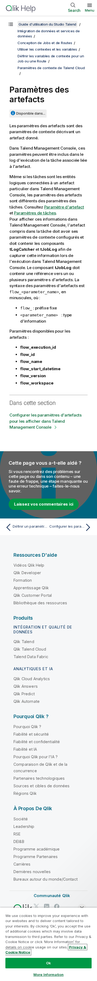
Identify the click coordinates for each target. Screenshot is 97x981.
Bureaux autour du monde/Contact (45, 879)
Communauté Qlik (52, 895)
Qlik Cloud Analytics (31, 678)
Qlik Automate (26, 701)
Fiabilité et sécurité (31, 734)
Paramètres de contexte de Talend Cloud (51, 68)
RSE (16, 834)
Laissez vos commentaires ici (43, 504)
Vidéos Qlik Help (28, 565)
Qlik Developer (27, 572)
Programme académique (36, 849)
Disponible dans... (30, 113)
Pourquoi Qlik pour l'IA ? (35, 756)
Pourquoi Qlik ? (27, 726)
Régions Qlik (25, 793)
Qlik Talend (23, 641)
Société (20, 819)
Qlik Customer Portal (32, 595)
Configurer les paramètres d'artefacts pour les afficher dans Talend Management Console (45, 421)
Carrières (21, 864)
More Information (48, 974)
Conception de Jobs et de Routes (45, 43)
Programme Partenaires (35, 856)
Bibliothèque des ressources (40, 603)
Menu (89, 10)
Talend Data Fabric (30, 656)
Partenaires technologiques (39, 778)
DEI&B (18, 841)
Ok (48, 963)
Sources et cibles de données (41, 786)
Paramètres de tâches (35, 213)
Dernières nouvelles (32, 871)
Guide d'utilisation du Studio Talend (47, 24)
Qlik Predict (24, 693)
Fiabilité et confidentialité (36, 741)
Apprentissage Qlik (31, 587)
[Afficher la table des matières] (11, 24)
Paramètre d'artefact (64, 207)
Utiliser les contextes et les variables (47, 49)
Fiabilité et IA (25, 749)
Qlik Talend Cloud (29, 649)
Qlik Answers (25, 686)
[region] (48, 944)
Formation (22, 580)
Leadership (23, 826)
